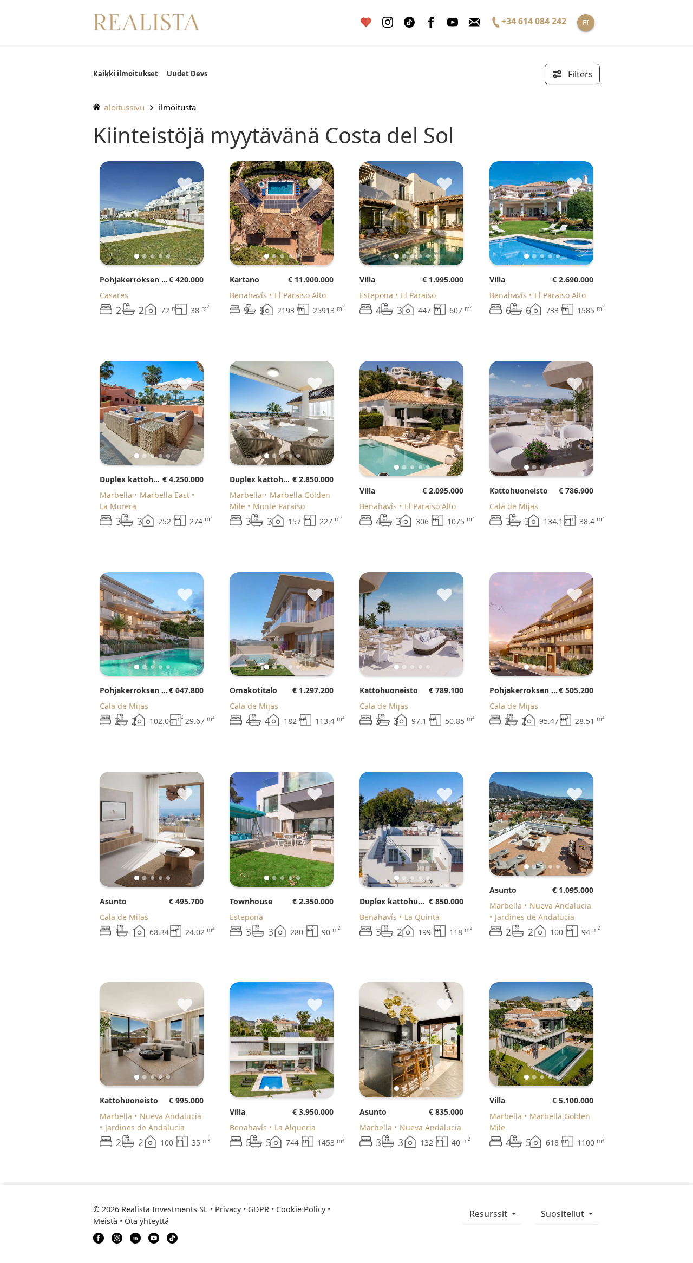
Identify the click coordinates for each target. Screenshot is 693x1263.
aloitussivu (123, 107)
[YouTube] (153, 1237)
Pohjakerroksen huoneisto (134, 279)
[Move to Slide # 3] (160, 256)
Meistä (105, 1221)
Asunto (113, 901)
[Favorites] (366, 22)
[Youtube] (452, 22)
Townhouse (251, 901)
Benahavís (248, 295)
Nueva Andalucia (560, 905)
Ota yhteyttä (147, 1221)
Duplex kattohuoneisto (131, 479)
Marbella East (164, 495)
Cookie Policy (300, 1209)
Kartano (244, 279)
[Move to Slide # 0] (136, 256)
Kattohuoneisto (518, 490)
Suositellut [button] (563, 1214)
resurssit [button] (489, 1214)
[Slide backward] (126, 213)
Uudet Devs (187, 73)
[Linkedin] (135, 1237)
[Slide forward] (177, 213)
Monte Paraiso (279, 506)
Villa (367, 279)
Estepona (376, 295)
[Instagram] (387, 22)
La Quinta (422, 917)
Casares (114, 295)
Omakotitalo (253, 690)
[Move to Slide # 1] (144, 256)
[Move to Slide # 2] (152, 256)
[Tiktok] (409, 22)
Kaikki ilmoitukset (125, 73)
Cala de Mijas (513, 506)
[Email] (474, 22)
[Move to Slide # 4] (168, 256)
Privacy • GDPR (242, 1209)
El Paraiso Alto (300, 295)
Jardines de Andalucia (534, 917)
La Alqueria (295, 1127)
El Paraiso (418, 295)
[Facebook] (431, 22)
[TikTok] (172, 1237)
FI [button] (586, 22)
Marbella (116, 495)
